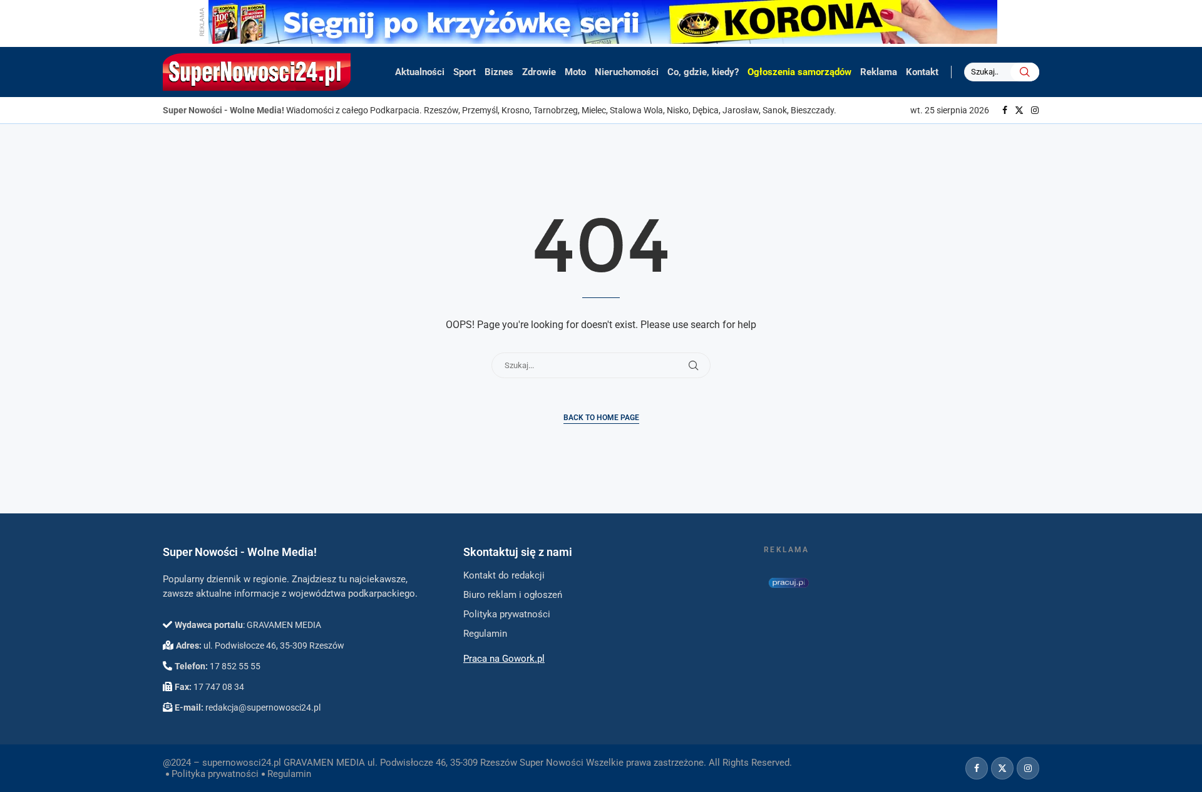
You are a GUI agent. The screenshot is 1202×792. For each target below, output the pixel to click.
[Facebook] (1005, 110)
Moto (575, 72)
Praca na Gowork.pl (504, 658)
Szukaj (1024, 72)
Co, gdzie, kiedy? (703, 72)
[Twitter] (1019, 110)
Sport (464, 72)
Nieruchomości (627, 72)
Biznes (499, 72)
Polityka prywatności (215, 773)
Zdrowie (539, 72)
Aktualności (419, 72)
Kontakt (922, 72)
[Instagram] (1034, 110)
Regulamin (289, 773)
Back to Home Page (601, 417)
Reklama (878, 72)
